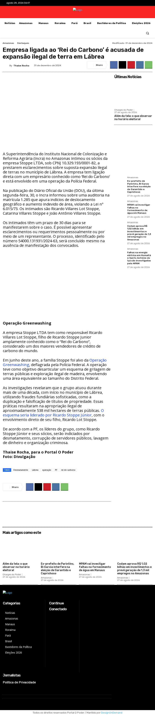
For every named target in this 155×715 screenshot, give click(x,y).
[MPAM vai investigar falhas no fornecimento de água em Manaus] (119, 205)
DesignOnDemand (111, 712)
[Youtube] (146, 3)
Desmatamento (20, 470)
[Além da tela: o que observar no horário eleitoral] (133, 93)
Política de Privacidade (19, 682)
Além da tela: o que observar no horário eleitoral (133, 117)
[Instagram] (134, 3)
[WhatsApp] (148, 65)
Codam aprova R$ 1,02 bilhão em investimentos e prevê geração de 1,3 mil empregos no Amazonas (139, 233)
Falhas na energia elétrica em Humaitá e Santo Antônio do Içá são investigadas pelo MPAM (139, 258)
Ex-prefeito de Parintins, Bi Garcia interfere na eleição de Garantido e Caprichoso (139, 186)
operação (46, 470)
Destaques (23, 43)
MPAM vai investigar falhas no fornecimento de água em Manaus (138, 208)
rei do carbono (68, 470)
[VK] (140, 65)
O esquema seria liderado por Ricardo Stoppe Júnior (53, 413)
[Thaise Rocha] (6, 65)
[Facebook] (128, 3)
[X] (140, 3)
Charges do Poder (123, 110)
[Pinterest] (131, 65)
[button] (147, 33)
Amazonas (8, 43)
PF (56, 470)
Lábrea (35, 470)
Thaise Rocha (21, 65)
